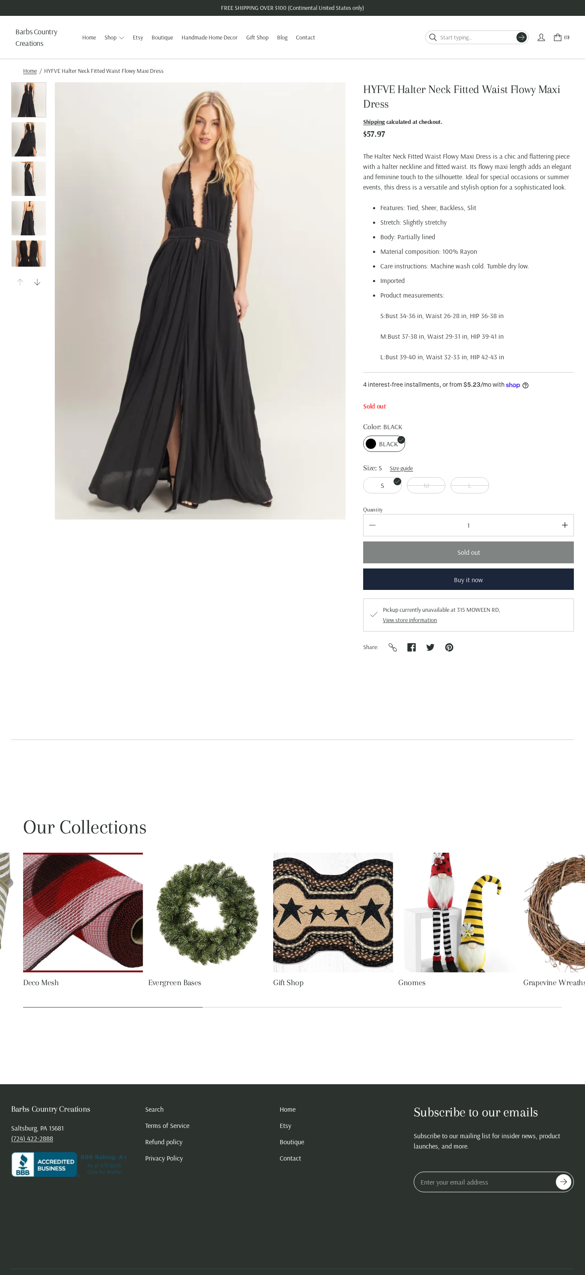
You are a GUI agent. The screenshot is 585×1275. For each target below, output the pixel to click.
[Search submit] (521, 37)
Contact (290, 1158)
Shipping (374, 122)
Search (154, 1109)
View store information (410, 620)
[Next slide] (37, 282)
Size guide (401, 468)
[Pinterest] (449, 647)
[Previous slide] (20, 282)
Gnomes (412, 982)
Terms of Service (167, 1125)
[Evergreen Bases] (208, 913)
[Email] (392, 647)
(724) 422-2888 (32, 1138)
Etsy (285, 1125)
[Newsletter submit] (563, 1182)
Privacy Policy (164, 1158)
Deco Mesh (41, 982)
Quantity (373, 509)
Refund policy (163, 1141)
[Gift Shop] (333, 913)
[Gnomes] (458, 913)
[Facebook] (411, 647)
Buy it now (468, 579)
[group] (28, 99)
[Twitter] (430, 647)
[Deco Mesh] (83, 913)
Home (30, 71)
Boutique (292, 1141)
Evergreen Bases (174, 982)
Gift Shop (288, 982)
